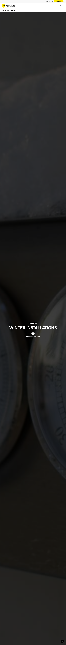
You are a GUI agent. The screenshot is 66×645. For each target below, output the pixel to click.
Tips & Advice (33, 323)
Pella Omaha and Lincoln (33, 336)
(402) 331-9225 (50, 1)
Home (3, 10)
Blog (6, 10)
